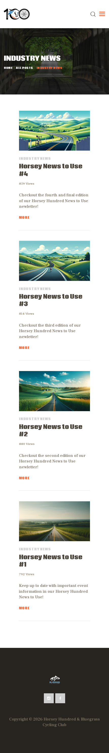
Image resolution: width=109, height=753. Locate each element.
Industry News (35, 159)
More (24, 218)
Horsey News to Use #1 (50, 561)
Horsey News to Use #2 (50, 431)
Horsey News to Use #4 (50, 170)
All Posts (24, 68)
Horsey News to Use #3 (50, 300)
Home (8, 68)
